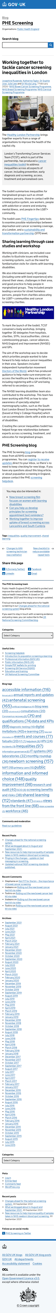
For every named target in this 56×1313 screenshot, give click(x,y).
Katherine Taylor (31, 80)
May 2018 (10, 1041)
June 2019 (10, 1001)
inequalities (14, 535)
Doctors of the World (14, 371)
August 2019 (11, 995)
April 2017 (10, 1078)
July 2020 (10, 965)
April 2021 (10, 937)
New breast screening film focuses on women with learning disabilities (28, 500)
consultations (33, 711)
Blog (5, 18)
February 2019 (12, 1014)
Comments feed (13, 1183)
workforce (17, 811)
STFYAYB (38, 801)
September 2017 (13, 1065)
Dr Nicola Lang (29, 83)
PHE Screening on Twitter (18, 1233)
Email (34, 573)
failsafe (10, 741)
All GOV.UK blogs (12, 1255)
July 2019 (10, 998)
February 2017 (12, 1084)
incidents (9, 746)
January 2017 (11, 1087)
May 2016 (10, 1111)
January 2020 (12, 980)
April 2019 (10, 1008)
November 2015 (13, 1129)
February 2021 (12, 943)
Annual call (7, 695)
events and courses (33, 736)
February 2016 (12, 1120)
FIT (22, 741)
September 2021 (13, 922)
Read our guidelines (12, 825)
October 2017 (12, 1062)
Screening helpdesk (15, 653)
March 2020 (11, 974)
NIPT (7, 767)
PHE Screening (17, 23)
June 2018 (10, 1038)
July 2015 (9, 1142)
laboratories (14, 756)
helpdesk (33, 741)
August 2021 (11, 925)
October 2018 (12, 1026)
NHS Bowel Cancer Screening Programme (30, 86)
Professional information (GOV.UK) (22, 659)
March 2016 (11, 1117)
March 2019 (11, 1011)
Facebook (36, 569)
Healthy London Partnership (23, 134)
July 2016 (10, 1105)
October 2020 (12, 956)
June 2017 (10, 1075)
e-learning (34, 731)
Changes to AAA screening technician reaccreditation (16, 551)
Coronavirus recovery (14, 716)
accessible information (26, 689)
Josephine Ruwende (12, 80)
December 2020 (13, 950)
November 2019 (13, 986)
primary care (24, 767)
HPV (46, 741)
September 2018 (13, 1029)
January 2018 (11, 1053)
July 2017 (9, 1072)
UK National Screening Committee (22, 674)
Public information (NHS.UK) (19, 662)
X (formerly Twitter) (15, 569)
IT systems (41, 751)
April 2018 (10, 1044)
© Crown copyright (28, 1305)
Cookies (37, 1263)
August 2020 (11, 962)
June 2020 (10, 968)
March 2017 (11, 1081)
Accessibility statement (16, 1263)
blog (27, 452)
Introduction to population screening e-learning (28, 656)
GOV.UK (7, 1259)
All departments (24, 1259)
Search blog (10, 39)
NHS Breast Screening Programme (19, 89)
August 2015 (11, 1139)
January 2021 (11, 947)
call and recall (14, 711)
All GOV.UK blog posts (38, 1255)
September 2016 (13, 1099)
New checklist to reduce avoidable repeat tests (41, 551)
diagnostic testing (22, 726)
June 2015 (10, 1145)
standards (22, 801)
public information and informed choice (25, 772)
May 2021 (10, 934)
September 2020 (13, 959)
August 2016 (11, 1102)
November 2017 (13, 1059)
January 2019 (11, 1017)
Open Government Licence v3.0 (20, 1278)
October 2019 (12, 989)
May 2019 (10, 1004)
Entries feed (11, 1180)
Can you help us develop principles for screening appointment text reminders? (26, 511)
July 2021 (10, 928)
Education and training (16, 671)
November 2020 (13, 953)
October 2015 (12, 1133)
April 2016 (10, 1114)
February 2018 (12, 1050)
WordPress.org (12, 1187)
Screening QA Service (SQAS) (20, 668)
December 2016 (13, 1090)
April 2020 (10, 971)
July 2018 (10, 1035)
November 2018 (13, 1023)
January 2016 (11, 1123)
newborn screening (31, 761)
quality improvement (31, 535)
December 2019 (13, 983)
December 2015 (13, 1126)
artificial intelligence (23, 706)
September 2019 (13, 992)
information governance (16, 751)
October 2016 (12, 1096)
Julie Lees (12, 83)
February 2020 (12, 977)
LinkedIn (10, 573)
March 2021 (11, 940)
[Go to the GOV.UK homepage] (13, 4)
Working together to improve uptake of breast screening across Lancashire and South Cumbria (29, 522)
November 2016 (13, 1093)
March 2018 (11, 1047)
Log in (8, 1177)
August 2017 (11, 1068)
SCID (21, 789)
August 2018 (11, 1032)
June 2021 (10, 931)
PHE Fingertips (30, 218)
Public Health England (28, 29)
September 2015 (13, 1136)
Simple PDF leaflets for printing (20, 665)
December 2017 (13, 1056)
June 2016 (10, 1108)
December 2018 (13, 1020)
